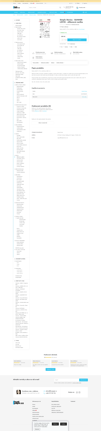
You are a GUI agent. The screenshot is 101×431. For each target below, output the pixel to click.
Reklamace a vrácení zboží (56, 410)
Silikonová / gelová (20, 157)
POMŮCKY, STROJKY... (19, 216)
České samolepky (18, 27)
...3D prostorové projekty (21, 65)
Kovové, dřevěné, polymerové (22, 144)
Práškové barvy (19, 182)
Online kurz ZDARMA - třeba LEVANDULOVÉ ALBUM (20, 318)
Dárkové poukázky (19, 25)
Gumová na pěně (19, 161)
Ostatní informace (59, 62)
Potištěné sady (19, 131)
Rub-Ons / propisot (20, 143)
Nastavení (37, 429)
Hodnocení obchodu (39, 3)
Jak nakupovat (34, 420)
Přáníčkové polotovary (20, 126)
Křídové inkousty (19, 210)
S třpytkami (21, 225)
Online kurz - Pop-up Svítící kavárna (21, 297)
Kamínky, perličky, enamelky (21, 140)
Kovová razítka (19, 164)
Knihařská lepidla (18, 277)
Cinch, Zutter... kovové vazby (20, 249)
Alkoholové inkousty (20, 204)
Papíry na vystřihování (20, 94)
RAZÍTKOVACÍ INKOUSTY (20, 202)
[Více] (85, 12)
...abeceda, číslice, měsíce (21, 28)
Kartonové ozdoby (20, 149)
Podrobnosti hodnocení (75, 24)
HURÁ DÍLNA (18, 23)
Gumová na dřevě (20, 160)
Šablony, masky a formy (21, 195)
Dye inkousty (19, 212)
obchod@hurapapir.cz (51, 391)
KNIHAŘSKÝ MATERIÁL (20, 258)
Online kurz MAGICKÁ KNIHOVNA (21, 337)
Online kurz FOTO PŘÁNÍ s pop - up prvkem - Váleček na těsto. (22, 313)
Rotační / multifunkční (20, 163)
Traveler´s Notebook (20, 111)
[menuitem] (16, 12)
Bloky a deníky (19, 120)
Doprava (14, 3)
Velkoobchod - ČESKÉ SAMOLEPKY (57, 412)
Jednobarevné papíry (20, 86)
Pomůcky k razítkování (20, 166)
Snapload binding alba (20, 109)
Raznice (18, 228)
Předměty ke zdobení (20, 197)
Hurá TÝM (53, 408)
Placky (17, 79)
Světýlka (18, 234)
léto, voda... (84, 96)
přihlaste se (37, 111)
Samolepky (18, 135)
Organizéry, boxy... (20, 230)
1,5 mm (18, 264)
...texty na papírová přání (21, 43)
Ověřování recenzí (35, 418)
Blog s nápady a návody (55, 404)
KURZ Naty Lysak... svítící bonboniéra (22, 321)
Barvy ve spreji (19, 179)
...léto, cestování (19, 51)
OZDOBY (17, 133)
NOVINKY (18, 20)
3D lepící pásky (21, 221)
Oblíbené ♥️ (32, 3)
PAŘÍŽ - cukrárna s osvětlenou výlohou (22, 335)
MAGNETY (18, 236)
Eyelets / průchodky (20, 148)
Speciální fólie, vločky (20, 193)
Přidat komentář (43, 122)
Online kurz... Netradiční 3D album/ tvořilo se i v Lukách (21, 330)
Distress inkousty (19, 205)
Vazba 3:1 (18, 254)
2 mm (18, 265)
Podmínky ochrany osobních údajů (38, 416)
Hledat (60, 7)
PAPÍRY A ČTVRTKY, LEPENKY (21, 84)
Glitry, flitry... (19, 152)
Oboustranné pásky (22, 219)
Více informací (82, 29)
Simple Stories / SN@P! (21, 112)
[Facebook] (77, 392)
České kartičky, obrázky (19, 74)
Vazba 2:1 (18, 252)
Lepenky (18, 92)
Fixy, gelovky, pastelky (20, 181)
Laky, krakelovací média (21, 190)
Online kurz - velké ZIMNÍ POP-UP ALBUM (21, 295)
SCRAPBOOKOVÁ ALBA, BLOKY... (21, 104)
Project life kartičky (20, 91)
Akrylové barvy (19, 178)
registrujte (45, 111)
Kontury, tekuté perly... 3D (21, 192)
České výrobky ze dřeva (19, 60)
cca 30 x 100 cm (20, 273)
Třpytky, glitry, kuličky (20, 184)
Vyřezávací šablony (20, 243)
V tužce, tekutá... (22, 224)
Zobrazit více (50, 369)
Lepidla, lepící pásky (20, 218)
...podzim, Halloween (20, 53)
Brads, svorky (19, 146)
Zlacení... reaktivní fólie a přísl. (22, 198)
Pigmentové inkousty (20, 209)
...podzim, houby (19, 38)
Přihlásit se (83, 379)
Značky (17, 340)
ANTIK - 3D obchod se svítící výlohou (22, 328)
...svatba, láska (19, 33)
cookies (40, 423)
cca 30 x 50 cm (19, 271)
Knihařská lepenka (18, 261)
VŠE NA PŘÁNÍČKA (19, 124)
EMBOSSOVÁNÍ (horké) (19, 169)
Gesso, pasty (19, 185)
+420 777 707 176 (69, 7)
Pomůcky (18, 200)
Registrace (85, 3)
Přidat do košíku (77, 39)
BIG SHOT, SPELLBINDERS (20, 240)
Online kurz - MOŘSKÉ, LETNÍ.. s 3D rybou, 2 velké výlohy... (22, 287)
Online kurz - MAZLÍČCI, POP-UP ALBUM (21, 292)
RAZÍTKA (17, 155)
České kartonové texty (19, 42)
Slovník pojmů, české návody (56, 406)
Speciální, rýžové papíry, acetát (22, 95)
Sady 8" (18, 99)
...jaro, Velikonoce (20, 35)
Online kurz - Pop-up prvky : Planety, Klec (22, 306)
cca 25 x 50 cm (19, 270)
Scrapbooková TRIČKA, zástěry (21, 77)
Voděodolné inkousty (20, 207)
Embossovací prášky (20, 170)
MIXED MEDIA (18, 174)
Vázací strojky (19, 251)
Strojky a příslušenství (20, 242)
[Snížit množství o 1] (62, 40)
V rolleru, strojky (22, 222)
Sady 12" (18, 97)
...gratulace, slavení (20, 31)
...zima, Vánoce (19, 39)
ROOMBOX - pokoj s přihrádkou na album (21, 333)
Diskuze (52, 62)
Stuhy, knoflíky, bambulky (21, 151)
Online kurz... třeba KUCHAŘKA (21, 315)
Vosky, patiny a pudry (20, 189)
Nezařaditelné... (19, 238)
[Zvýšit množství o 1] (66, 40)
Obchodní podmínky (35, 414)
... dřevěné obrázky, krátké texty (22, 68)
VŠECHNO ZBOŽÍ (19, 82)
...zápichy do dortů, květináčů (21, 62)
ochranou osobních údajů (77, 382)
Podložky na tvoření (20, 233)
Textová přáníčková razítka (21, 129)
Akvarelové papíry (20, 89)
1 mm (18, 262)
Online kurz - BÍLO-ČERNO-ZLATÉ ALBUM (21, 300)
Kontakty (19, 3)
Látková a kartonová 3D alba (21, 114)
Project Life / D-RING (20, 106)
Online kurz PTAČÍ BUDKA (20, 308)
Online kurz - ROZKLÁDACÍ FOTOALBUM (20, 290)
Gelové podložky (19, 187)
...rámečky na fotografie (21, 67)
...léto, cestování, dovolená (21, 36)
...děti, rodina (19, 47)
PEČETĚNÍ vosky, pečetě (20, 248)
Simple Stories (72, 43)
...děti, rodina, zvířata (20, 30)
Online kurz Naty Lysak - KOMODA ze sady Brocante (22, 324)
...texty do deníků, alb (20, 45)
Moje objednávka (25, 3)
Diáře (18, 119)
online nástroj (44, 426)
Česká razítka (18, 76)
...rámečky (18, 58)
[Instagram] (79, 392)
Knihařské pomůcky (19, 275)
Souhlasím (63, 424)
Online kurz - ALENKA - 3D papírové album (22, 284)
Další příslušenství (20, 122)
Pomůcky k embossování (21, 172)
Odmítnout (55, 424)
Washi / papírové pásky (20, 137)
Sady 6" (18, 100)
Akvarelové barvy (19, 176)
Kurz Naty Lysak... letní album (20, 320)
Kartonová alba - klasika (21, 115)
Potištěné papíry (19, 88)
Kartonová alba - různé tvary (21, 117)
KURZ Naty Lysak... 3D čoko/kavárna (22, 326)
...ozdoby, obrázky (20, 56)
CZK (72, 3)
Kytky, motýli (19, 138)
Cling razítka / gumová (20, 158)
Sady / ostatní (19, 102)
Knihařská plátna (18, 268)
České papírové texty (19, 71)
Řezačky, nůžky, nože (20, 231)
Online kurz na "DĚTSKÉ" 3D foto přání (21, 310)
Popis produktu (36, 62)
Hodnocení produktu (45, 62)
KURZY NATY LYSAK (20, 281)
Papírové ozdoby (19, 141)
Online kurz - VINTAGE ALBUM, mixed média (22, 303)
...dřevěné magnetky (20, 63)
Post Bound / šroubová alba (21, 108)
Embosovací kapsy (20, 245)
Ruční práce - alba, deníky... (20, 72)
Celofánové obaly (20, 128)
